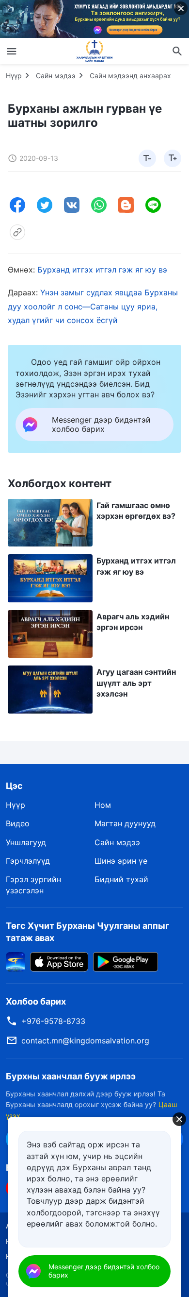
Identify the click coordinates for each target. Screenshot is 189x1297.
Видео (18, 823)
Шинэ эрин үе (120, 861)
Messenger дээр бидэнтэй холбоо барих (103, 1271)
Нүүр (14, 75)
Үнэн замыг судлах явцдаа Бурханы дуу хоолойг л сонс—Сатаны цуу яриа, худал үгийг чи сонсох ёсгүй (93, 306)
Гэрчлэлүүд (28, 861)
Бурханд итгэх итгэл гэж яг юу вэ (102, 269)
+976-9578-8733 (53, 1021)
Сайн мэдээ (56, 75)
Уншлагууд (26, 842)
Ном (102, 805)
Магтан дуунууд (125, 823)
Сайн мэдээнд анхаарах (130, 75)
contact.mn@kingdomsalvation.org (85, 1040)
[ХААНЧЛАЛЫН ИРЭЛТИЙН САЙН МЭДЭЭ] (94, 51)
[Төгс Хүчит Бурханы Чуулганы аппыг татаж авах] (15, 961)
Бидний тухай (121, 879)
